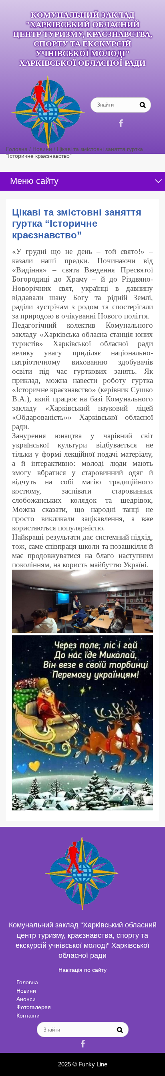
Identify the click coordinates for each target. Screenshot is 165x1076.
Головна (27, 982)
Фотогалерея (33, 1007)
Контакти (28, 1015)
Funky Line (92, 1064)
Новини (26, 990)
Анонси (26, 999)
